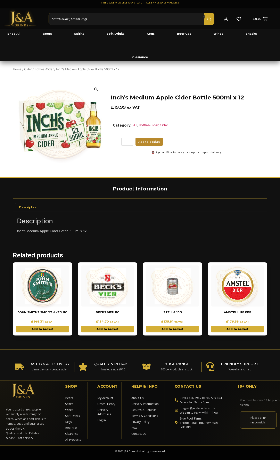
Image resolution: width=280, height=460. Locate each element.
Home (17, 69)
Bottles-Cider (43, 69)
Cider (28, 69)
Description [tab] (28, 207)
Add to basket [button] (42, 329)
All (135, 125)
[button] (96, 89)
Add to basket (149, 142)
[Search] (209, 19)
